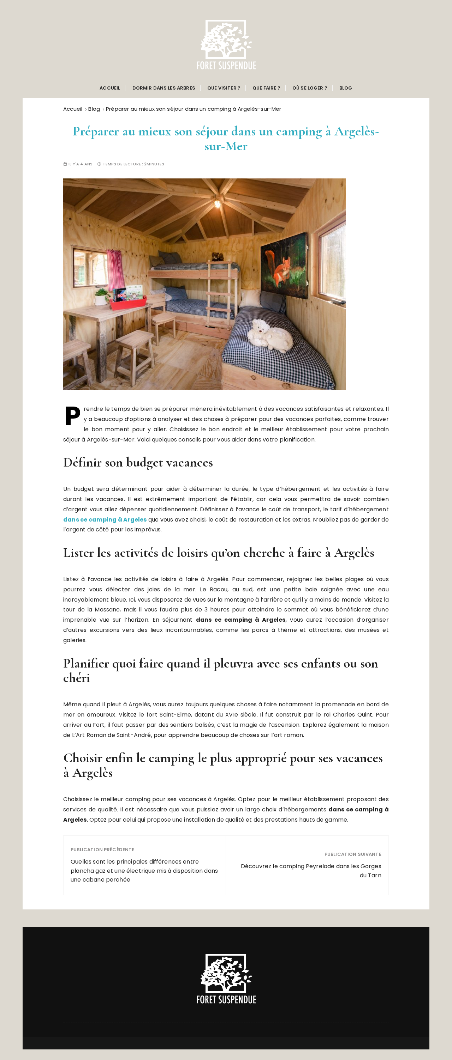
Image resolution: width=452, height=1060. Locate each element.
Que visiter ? (223, 88)
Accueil (110, 88)
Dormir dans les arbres (163, 88)
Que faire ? (266, 88)
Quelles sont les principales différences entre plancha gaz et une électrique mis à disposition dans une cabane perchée (144, 871)
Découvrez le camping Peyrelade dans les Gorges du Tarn (311, 870)
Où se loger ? (309, 88)
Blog (345, 88)
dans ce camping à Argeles (105, 520)
